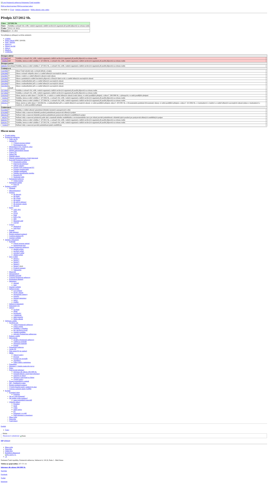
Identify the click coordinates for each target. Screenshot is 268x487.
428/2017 (4, 66)
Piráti (15, 215)
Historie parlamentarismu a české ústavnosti (23, 158)
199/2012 (4, 103)
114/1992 (4, 71)
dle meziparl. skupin (20, 204)
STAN (15, 213)
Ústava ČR (13, 152)
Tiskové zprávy (18, 355)
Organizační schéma (20, 162)
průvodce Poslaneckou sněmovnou (24, 334)
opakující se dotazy (19, 375)
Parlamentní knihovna (16, 179)
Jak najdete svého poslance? (18, 398)
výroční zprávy (18, 379)
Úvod (12, 10)
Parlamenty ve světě (20, 413)
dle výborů (17, 198)
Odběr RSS (9, 451)
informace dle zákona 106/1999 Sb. (25, 372)
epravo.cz (8, 44)
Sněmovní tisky (14, 289)
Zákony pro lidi (10, 46)
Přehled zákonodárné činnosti (19, 150)
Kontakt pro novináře (20, 359)
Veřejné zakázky (18, 165)
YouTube (4, 471)
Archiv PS (12, 349)
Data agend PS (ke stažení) (18, 351)
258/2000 (4, 73)
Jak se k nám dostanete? (17, 396)
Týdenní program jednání (21, 143)
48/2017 (5, 117)
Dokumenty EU (14, 306)
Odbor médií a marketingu (22, 362)
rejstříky (16, 302)
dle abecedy (17, 194)
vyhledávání (17, 315)
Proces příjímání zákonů (17, 149)
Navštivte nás (13, 323)
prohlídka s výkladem (20, 328)
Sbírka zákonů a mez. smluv (40, 10)
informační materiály (20, 343)
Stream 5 (16, 266)
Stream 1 (16, 258)
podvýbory (17, 228)
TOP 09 (16, 223)
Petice (11, 368)
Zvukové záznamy (19, 268)
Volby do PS (13, 139)
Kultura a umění (14, 336)
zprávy (15, 300)
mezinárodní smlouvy (20, 294)
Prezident (16, 404)
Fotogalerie (13, 364)
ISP (2, 441)
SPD (15, 219)
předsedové (17, 226)
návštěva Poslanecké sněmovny (23, 340)
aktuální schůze (18, 249)
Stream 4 (16, 264)
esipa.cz (7, 48)
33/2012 (5, 61)
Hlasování (12, 272)
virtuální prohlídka (19, 332)
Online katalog (18, 181)
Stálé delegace (14, 232)
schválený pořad (18, 253)
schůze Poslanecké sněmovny (23, 325)
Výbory (11, 225)
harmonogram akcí (19, 245)
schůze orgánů (18, 326)
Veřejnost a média (11, 321)
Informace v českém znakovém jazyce (21, 366)
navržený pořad (18, 251)
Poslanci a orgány (11, 186)
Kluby (11, 208)
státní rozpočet (18, 317)
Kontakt (7, 391)
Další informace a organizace (23, 415)
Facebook (4, 474)
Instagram (4, 481)
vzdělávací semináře (20, 342)
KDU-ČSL (17, 217)
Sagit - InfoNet (10, 42)
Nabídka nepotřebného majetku (23, 173)
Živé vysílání (13, 257)
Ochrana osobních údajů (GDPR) (20, 389)
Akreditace (17, 360)
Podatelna (16, 394)
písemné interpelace (19, 298)
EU (14, 411)
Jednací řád (13, 154)
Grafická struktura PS (16, 236)
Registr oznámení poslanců (18, 234)
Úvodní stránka (10, 135)
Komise (11, 230)
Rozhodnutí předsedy (16, 279)
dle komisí (16, 200)
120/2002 (4, 78)
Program (16, 357)
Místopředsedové (15, 191)
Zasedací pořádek (15, 238)
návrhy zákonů (18, 292)
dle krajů (16, 206)
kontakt (15, 345)
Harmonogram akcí (19, 145)
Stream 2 (16, 260)
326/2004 (4, 81)
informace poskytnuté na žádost (23, 377)
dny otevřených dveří (20, 330)
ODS (15, 211)
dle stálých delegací (19, 202)
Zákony (11, 308)
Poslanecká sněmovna (12, 137)
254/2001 (4, 76)
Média (11, 353)
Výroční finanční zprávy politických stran (23, 387)
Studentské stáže (18, 177)
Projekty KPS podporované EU (23, 167)
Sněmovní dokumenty (16, 304)
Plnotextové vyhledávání (11, 436)
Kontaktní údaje (14, 392)
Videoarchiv (17, 270)
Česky (7, 430)
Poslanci (12, 192)
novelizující (17, 313)
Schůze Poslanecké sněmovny (19, 247)
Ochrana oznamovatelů (21, 169)
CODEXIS (8, 52)
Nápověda (12, 419)
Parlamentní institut (15, 182)
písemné (16, 283)
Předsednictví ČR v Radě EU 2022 (20, 147)
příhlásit (7, 441)
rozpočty (16, 296)
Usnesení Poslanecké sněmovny (19, 277)
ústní (15, 285)
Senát (15, 406)
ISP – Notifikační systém (17, 383)
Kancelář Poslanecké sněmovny (19, 160)
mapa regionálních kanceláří (22, 400)
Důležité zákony (14, 156)
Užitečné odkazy (14, 402)
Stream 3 (16, 262)
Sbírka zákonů (10, 40)
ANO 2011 (17, 209)
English (3, 426)
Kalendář (12, 242)
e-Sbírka (8, 39)
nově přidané (17, 291)
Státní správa (17, 409)
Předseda (12, 188)
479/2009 (4, 112)
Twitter (3, 478)
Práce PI (16, 184)
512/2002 (4, 110)
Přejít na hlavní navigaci (9, 6)
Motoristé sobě (18, 221)
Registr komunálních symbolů (19, 381)
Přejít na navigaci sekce (25, 6)
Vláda (15, 408)
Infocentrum (13, 338)
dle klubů (16, 196)
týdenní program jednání (21, 243)
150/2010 (4, 95)
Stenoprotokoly (14, 274)
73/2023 (5, 125)
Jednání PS (13, 141)
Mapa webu (13, 417)
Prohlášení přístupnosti (12, 453)
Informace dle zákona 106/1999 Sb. (13, 467)
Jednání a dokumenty (22, 10)
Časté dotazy (13, 421)
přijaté (15, 311)
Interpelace (12, 281)
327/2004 (4, 58)
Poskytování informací (20, 164)
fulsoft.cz (8, 50)
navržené (16, 309)
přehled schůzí (18, 255)
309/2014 (4, 115)
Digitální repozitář (15, 275)
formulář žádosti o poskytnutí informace (26, 374)
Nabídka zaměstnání (20, 171)
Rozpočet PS (17, 175)
